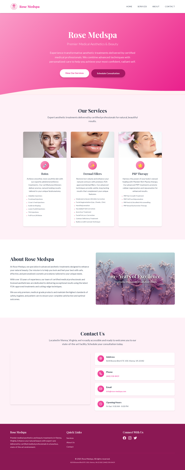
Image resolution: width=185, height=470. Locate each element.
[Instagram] (130, 438)
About (156, 6)
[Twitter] (135, 438)
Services (142, 6)
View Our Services (74, 73)
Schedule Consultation (108, 73)
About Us (70, 442)
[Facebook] (124, 438)
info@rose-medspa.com (116, 391)
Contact (170, 6)
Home (129, 6)
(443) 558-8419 (112, 376)
